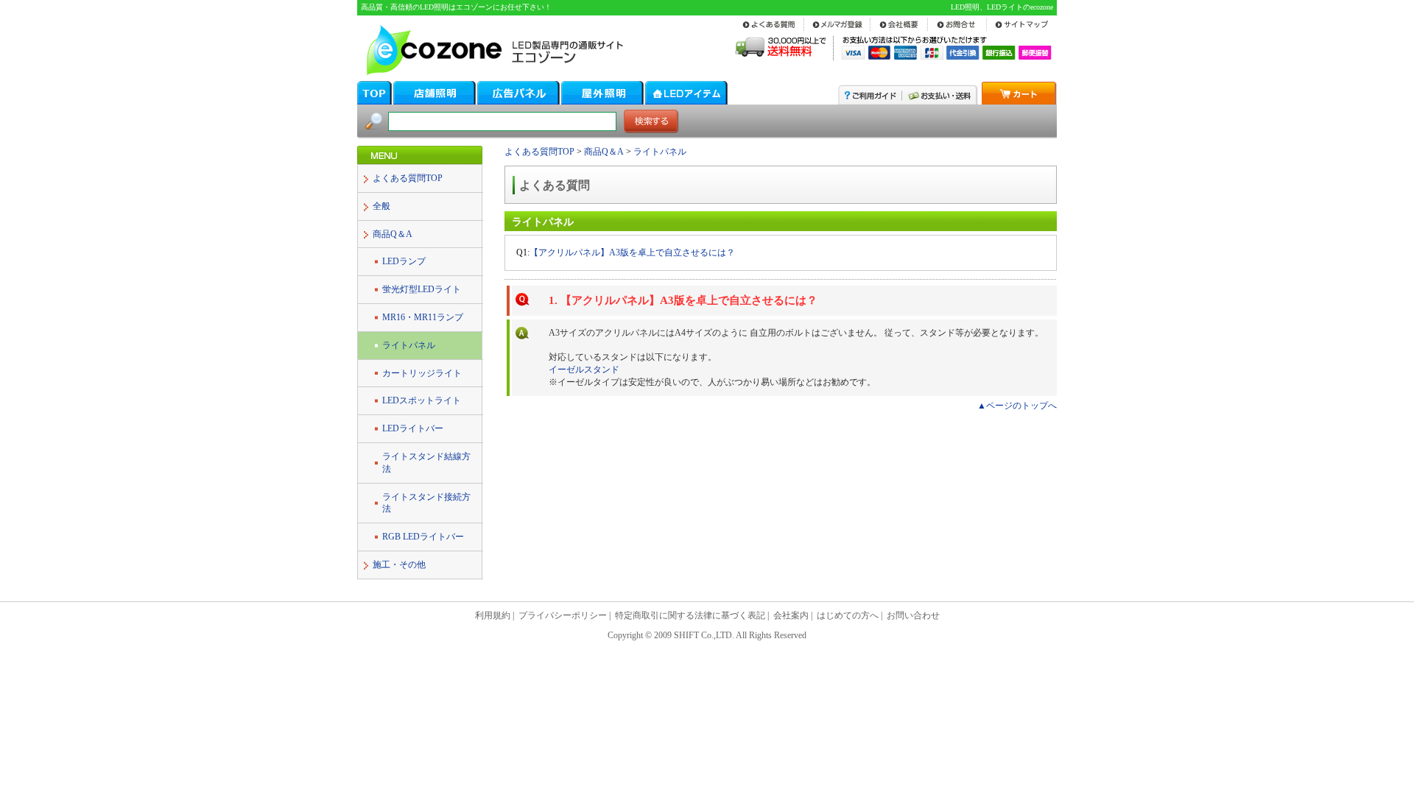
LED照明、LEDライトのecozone (1002, 7)
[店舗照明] (434, 100)
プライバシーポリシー (562, 615)
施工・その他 (399, 564)
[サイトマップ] (1021, 30)
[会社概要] (899, 30)
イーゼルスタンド (584, 369)
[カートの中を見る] (1019, 100)
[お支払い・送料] (940, 100)
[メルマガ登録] (837, 30)
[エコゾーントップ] (374, 100)
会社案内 (791, 615)
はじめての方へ (848, 615)
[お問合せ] (957, 30)
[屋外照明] (602, 100)
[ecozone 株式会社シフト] (491, 73)
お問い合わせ (913, 615)
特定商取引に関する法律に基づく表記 (690, 615)
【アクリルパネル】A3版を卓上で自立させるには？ (632, 252)
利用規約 (492, 615)
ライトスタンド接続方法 (426, 503)
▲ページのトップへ (1017, 405)
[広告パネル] (518, 100)
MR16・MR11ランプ (422, 317)
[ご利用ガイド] (870, 100)
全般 (381, 206)
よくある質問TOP (408, 178)
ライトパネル (408, 345)
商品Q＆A (392, 234)
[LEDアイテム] (686, 100)
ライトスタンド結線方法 (426, 462)
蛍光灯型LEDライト (421, 289)
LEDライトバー (412, 428)
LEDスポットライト (421, 400)
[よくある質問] (770, 30)
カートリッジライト (422, 373)
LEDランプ (404, 261)
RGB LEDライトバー (423, 536)
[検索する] (651, 130)
